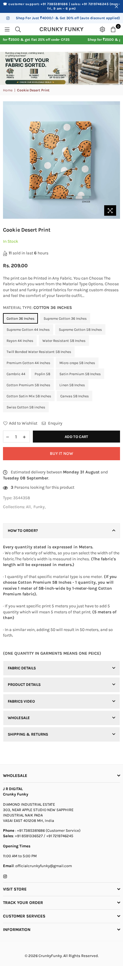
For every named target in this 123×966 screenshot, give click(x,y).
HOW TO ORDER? (23, 530)
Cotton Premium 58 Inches (28, 385)
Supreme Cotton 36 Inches (65, 318)
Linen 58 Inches (72, 385)
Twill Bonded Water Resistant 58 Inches (39, 352)
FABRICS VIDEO (21, 701)
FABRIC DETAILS (22, 668)
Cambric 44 (16, 374)
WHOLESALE (19, 718)
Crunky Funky (67, 29)
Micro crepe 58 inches (77, 363)
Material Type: (37, 307)
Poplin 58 (42, 374)
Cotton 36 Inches (20, 318)
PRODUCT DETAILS (24, 684)
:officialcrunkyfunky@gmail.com (43, 866)
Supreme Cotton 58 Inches (80, 329)
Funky (39, 506)
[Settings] (102, 29)
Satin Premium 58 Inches (80, 374)
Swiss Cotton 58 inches (26, 407)
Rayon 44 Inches (20, 341)
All (28, 506)
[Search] (18, 29)
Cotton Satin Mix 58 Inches (29, 396)
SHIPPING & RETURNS (28, 734)
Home (8, 90)
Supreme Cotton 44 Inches (28, 329)
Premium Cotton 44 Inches (28, 363)
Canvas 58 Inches (74, 396)
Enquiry (54, 423)
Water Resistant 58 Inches (63, 341)
